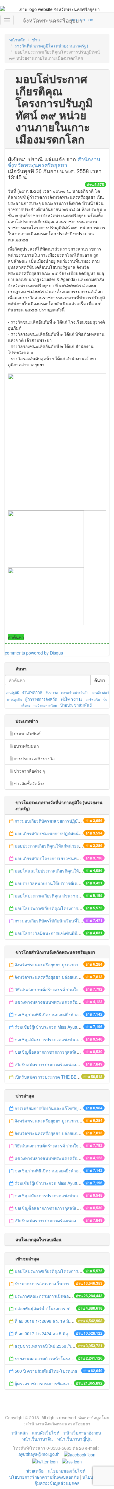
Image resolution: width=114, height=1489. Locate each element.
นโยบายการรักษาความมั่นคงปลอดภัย (44, 1477)
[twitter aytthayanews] (45, 1461)
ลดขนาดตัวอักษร (56, 19)
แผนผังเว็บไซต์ (45, 1433)
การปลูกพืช (14, 699)
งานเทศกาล (32, 692)
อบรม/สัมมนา (26, 746)
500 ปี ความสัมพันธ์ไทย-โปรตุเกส (46, 1371)
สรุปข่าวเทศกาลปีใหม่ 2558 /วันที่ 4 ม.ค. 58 (55, 1346)
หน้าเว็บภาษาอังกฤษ (82, 1433)
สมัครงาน (71, 698)
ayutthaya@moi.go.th (39, 1454)
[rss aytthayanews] (72, 1461)
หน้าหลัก (17, 40)
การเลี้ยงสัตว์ (100, 692)
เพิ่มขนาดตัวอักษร (68, 19)
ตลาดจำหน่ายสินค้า (74, 692)
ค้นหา (99, 680)
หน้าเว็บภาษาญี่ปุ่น (74, 1439)
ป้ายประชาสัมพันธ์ (76, 705)
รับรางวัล (52, 692)
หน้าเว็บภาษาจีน (37, 1439)
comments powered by (34, 653)
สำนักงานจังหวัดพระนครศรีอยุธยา (54, 162)
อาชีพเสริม (93, 699)
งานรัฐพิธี (12, 692)
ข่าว (36, 40)
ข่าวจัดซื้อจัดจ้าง (29, 783)
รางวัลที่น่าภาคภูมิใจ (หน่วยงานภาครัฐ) (51, 46)
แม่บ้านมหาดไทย (45, 705)
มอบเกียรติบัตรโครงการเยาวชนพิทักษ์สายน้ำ (56, 858)
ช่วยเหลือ (34, 1471)
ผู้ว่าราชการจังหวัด (41, 699)
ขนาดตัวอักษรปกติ (62, 19)
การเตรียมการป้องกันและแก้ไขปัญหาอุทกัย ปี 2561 (62, 1108)
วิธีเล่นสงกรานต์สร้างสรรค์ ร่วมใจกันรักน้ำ (55, 989)
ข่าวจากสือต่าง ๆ (29, 771)
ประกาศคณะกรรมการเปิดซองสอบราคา (52, 1296)
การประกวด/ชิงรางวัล (34, 758)
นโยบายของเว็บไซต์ (67, 1471)
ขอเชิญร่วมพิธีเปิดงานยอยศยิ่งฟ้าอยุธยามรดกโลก (60, 1014)
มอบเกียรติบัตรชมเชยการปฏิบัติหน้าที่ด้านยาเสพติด (62, 833)
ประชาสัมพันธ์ (27, 733)
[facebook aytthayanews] (79, 1454)
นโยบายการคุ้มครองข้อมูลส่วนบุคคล (69, 1480)
